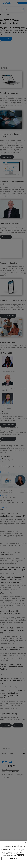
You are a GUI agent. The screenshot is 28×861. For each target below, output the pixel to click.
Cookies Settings (13, 858)
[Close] (25, 842)
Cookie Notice (20, 855)
